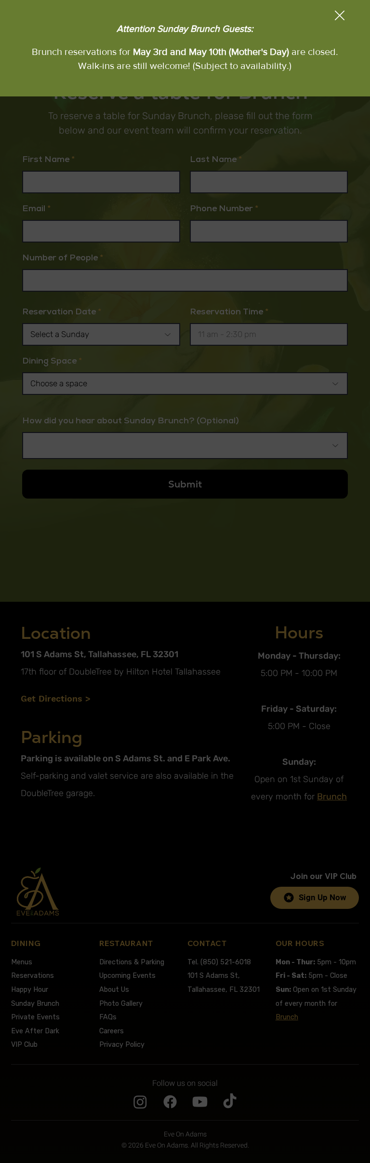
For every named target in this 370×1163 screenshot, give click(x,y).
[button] (339, 16)
